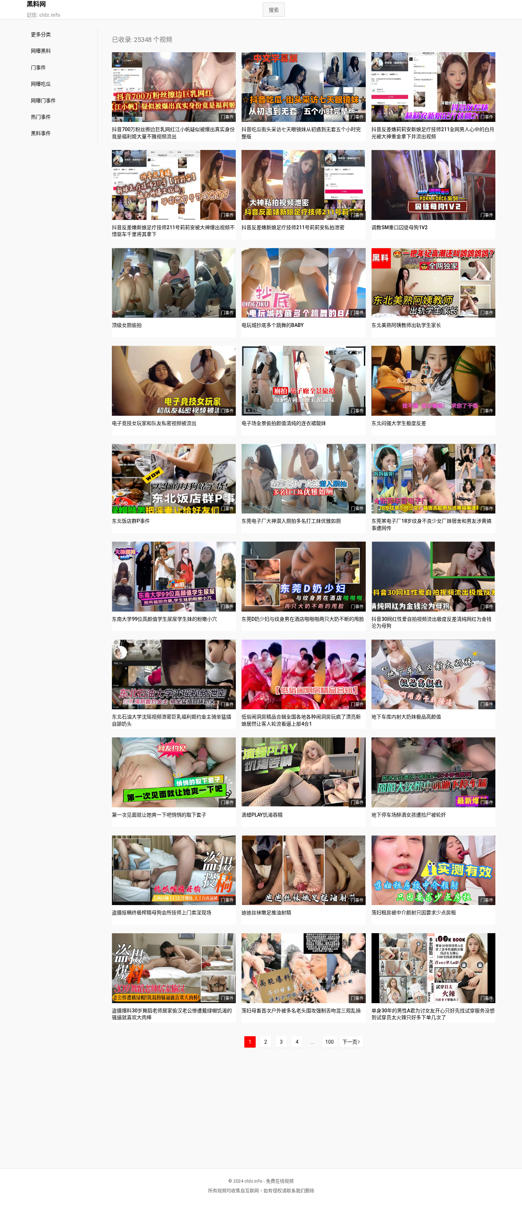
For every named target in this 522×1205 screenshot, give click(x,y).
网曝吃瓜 (41, 84)
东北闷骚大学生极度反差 (398, 423)
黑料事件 (41, 133)
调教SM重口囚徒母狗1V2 (399, 227)
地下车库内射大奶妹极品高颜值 (406, 717)
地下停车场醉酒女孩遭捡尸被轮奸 (408, 815)
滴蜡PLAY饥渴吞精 (262, 815)
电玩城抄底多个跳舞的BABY (272, 325)
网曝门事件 (43, 100)
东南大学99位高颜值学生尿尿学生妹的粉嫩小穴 (164, 619)
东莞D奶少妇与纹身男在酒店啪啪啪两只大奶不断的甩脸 (302, 619)
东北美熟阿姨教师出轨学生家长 (406, 325)
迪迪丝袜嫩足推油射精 (266, 912)
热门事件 (41, 117)
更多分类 (41, 34)
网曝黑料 (41, 51)
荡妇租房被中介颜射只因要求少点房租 (413, 912)
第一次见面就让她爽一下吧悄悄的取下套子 (159, 815)
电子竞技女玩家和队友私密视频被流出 (154, 423)
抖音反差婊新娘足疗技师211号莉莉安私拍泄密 (292, 227)
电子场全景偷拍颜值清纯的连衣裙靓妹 (283, 423)
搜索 (274, 10)
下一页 (349, 1042)
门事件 (38, 67)
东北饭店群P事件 (131, 521)
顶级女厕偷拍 (127, 325)
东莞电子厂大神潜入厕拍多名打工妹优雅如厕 (291, 521)
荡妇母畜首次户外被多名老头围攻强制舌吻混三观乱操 (301, 1010)
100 (329, 1042)
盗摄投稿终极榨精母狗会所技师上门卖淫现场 (161, 912)
